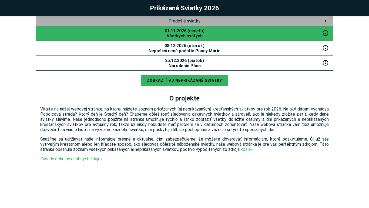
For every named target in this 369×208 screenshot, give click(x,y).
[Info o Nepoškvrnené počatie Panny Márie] (325, 48)
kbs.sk (247, 149)
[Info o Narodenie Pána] (325, 63)
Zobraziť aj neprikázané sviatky (184, 80)
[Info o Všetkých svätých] (325, 33)
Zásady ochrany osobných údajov (71, 158)
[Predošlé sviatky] (325, 21)
